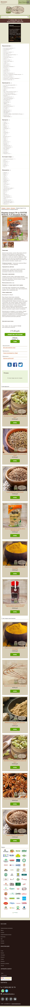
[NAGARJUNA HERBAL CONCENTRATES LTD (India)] (18, 857)
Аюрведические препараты (7, 928)
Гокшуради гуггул (6, 153)
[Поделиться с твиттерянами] (20, 366)
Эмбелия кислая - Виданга (8, 202)
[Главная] (15, 13)
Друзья (2, 965)
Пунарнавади (5, 132)
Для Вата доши (6, 63)
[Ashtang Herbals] (18, 881)
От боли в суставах (6, 59)
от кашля (4, 62)
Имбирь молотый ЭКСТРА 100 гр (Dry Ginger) (15, 723)
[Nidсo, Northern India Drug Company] (24, 852)
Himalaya (5, 86)
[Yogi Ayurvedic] (12, 900)
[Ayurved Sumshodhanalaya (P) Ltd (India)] (24, 900)
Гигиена (4, 162)
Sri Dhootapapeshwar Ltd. (7, 96)
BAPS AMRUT (5, 112)
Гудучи (4, 131)
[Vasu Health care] (18, 900)
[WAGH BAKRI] (6, 905)
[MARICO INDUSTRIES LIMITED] (18, 862)
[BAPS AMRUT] (6, 881)
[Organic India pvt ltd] (6, 862)
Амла (4, 135)
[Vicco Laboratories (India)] (6, 867)
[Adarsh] (12, 881)
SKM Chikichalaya (6, 111)
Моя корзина (4, 1)
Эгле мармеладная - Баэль (7, 201)
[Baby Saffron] (6, 900)
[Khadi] (24, 871)
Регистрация (25, 2)
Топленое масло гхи (6, 197)
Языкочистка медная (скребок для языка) (15, 685)
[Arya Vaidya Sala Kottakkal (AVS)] (6, 852)
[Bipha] (12, 905)
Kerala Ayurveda (6, 115)
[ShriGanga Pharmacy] (24, 886)
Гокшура (4, 182)
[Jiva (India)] (18, 886)
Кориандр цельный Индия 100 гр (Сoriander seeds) (15, 454)
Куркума (5, 137)
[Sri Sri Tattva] (12, 857)
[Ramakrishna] (24, 909)
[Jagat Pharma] (12, 867)
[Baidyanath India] (12, 862)
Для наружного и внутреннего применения (11, 78)
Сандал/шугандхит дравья (8, 188)
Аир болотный (6, 184)
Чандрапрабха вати (6, 145)
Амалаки (5, 133)
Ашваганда (5, 123)
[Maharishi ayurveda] (6, 909)
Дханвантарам (6, 128)
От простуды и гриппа (7, 57)
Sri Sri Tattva (5, 107)
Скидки (2, 940)
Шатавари (5, 181)
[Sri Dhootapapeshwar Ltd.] (6, 857)
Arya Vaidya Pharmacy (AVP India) (9, 94)
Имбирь (4, 174)
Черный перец (5, 180)
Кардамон (5, 178)
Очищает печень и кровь (7, 61)
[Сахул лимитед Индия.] (24, 867)
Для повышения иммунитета (8, 48)
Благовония (5, 67)
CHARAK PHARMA (6, 116)
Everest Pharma (6, 100)
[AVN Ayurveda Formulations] (6, 890)
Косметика (5, 165)
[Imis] (18, 890)
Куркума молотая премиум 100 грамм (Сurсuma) (15, 567)
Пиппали (4, 173)
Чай (4, 166)
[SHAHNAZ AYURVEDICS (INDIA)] (12, 895)
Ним (4, 129)
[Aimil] (24, 905)
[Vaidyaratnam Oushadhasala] (6, 876)
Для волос (5, 58)
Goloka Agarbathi (6, 104)
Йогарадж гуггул (6, 136)
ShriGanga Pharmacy (7, 99)
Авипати (5, 139)
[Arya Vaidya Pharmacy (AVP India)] (12, 852)
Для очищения (6, 53)
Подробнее (11, 40)
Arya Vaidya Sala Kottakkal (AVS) (9, 85)
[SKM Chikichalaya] (18, 905)
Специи (4, 164)
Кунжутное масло (6, 189)
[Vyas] (6, 895)
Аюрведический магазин (15, 1003)
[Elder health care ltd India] (6, 871)
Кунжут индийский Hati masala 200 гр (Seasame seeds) (15, 529)
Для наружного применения (8, 66)
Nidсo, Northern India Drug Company (9, 91)
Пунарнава (5, 194)
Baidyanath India (6, 102)
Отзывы (2, 943)
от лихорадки (5, 69)
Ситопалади (5, 149)
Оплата (2, 952)
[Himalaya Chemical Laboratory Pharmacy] (24, 895)
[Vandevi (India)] (18, 876)
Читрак (4, 198)
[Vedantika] (24, 857)
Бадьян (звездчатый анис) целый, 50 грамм (15, 798)
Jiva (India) (5, 108)
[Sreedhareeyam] (15, 914)
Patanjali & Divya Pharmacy (8, 106)
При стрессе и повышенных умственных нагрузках (12, 74)
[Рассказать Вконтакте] (9, 366)
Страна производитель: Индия (10, 353)
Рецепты (2, 961)
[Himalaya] (24, 876)
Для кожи (5, 50)
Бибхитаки (5, 190)
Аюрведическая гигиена (6, 934)
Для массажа (5, 71)
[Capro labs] (12, 890)
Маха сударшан (6, 148)
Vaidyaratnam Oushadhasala (8, 98)
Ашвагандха (5, 186)
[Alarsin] (18, 867)
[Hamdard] (24, 890)
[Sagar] (18, 909)
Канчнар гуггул (6, 141)
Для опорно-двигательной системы (9, 54)
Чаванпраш (5, 144)
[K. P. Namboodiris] (24, 862)
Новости (2, 957)
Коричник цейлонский (8, 358)
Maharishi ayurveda (6, 110)
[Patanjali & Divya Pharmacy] (6, 886)
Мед (4, 193)
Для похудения (6, 65)
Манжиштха (5, 203)
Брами (4, 124)
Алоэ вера (5, 150)
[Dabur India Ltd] (18, 871)
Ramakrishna (5, 95)
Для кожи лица (6, 70)
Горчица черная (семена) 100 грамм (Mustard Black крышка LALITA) (15, 605)
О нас (2, 950)
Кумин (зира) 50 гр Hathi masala (15, 492)
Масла (4, 160)
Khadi (4, 90)
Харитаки (5, 172)
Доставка (3, 954)
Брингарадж (5, 152)
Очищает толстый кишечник (8, 73)
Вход (20, 2)
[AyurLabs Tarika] (12, 871)
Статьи (2, 959)
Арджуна (5, 140)
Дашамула (5, 127)
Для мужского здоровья (7, 75)
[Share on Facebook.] (15, 366)
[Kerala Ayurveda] (12, 909)
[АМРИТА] (12, 886)
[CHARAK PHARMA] (12, 876)
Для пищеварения (6, 49)
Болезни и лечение (5, 963)
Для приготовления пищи (9, 347)
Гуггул (4, 185)
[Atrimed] (24, 881)
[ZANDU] (18, 895)
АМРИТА (5, 103)
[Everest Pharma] (18, 852)
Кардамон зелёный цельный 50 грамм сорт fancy (15, 416)
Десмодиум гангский (7, 199)
